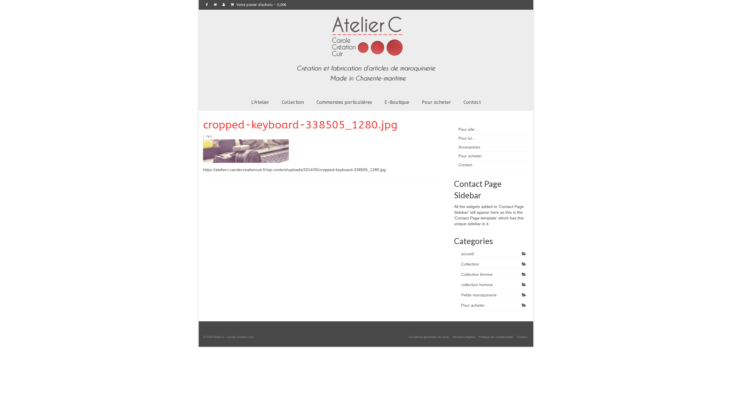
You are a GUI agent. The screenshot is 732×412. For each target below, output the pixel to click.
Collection (470, 264)
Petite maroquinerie (479, 295)
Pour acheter (473, 305)
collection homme (477, 284)
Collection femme (477, 274)
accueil (467, 253)
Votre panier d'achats (260, 5)
